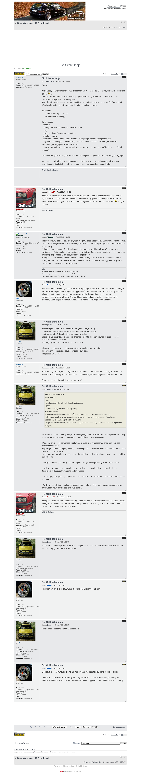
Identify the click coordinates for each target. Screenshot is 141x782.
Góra (125, 166)
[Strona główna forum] (70, 11)
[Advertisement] (70, 45)
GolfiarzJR (51, 192)
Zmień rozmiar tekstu (124, 22)
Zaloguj (123, 27)
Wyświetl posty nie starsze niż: (41, 727)
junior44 (50, 325)
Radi (49, 285)
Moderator (27, 69)
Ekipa (85, 762)
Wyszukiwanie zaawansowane (115, 8)
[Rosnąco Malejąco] (90, 727)
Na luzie (46, 23)
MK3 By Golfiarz (48, 210)
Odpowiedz (18, 73)
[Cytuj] (124, 77)
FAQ (106, 27)
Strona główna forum (25, 23)
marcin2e (50, 81)
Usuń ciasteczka (95, 762)
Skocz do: (76, 743)
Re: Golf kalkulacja (52, 189)
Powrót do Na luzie (22, 743)
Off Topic (38, 23)
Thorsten (50, 237)
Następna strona (118, 727)
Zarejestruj (114, 27)
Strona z (115, 74)
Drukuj (121, 22)
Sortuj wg (71, 727)
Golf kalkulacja (70, 65)
